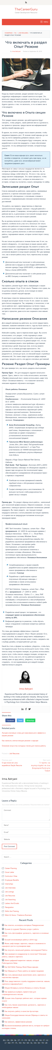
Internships (9, 884)
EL (33, 1040)
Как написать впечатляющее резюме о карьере (20, 740)
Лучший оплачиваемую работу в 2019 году (21, 939)
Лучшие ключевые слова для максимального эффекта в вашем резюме (24, 734)
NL (15, 1040)
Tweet (20, 720)
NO (9, 1043)
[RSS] (26, 2)
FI (22, 1040)
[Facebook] (26, 709)
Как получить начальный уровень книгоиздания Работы (26, 950)
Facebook (10, 720)
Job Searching (10, 899)
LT (5, 1043)
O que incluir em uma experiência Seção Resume (12, 763)
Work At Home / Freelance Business (18, 915)
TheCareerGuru (26, 9)
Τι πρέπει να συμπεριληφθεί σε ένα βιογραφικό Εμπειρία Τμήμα (40, 765)
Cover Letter (9, 872)
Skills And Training (12, 911)
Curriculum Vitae (11, 876)
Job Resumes (14, 753)
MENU (45, 22)
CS (8, 1040)
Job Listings (9, 891)
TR (43, 1043)
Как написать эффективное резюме (18, 1022)
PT (13, 1043)
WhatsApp (30, 720)
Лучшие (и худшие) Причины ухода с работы (22, 929)
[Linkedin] (22, 709)
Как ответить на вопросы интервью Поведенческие (24, 925)
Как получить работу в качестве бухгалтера (21, 1011)
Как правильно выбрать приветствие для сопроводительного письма (19, 993)
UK (46, 1043)
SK (28, 1043)
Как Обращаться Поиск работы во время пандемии (24, 971)
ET (19, 1040)
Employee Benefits (12, 880)
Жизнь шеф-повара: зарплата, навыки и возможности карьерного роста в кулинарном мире (24, 944)
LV (47, 1040)
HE (37, 1040)
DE (29, 1040)
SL (32, 1043)
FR (26, 1040)
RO (20, 1043)
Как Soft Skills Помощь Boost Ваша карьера (21, 967)
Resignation (9, 907)
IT (44, 1040)
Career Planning (11, 868)
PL (17, 1043)
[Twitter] (29, 709)
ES (35, 1043)
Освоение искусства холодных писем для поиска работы (24, 746)
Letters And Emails (12, 903)
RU (24, 1043)
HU (40, 1040)
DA (12, 1040)
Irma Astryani (9, 779)
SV (39, 1043)
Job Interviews (10, 887)
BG (4, 1040)
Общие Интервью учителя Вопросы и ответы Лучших (25, 988)
